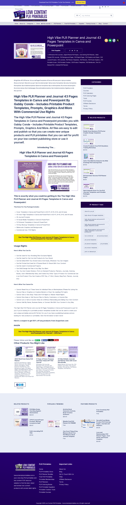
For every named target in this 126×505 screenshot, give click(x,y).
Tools (85, 98)
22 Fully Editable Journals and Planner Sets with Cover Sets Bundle (67, 360)
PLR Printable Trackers (64, 62)
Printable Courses (45, 492)
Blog (100, 23)
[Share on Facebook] (70, 51)
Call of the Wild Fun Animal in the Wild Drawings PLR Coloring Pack (95, 161)
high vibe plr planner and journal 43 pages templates (95, 220)
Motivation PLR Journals (42, 365)
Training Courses (90, 23)
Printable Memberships (46, 479)
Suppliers (81, 23)
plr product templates (91, 247)
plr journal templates (90, 239)
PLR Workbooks (90, 62)
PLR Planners (57, 23)
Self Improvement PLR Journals (43, 374)
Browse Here (81, 2)
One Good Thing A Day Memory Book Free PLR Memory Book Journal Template (70, 433)
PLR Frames (44, 368)
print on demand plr (90, 251)
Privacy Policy (88, 108)
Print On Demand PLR (42, 374)
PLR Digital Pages (79, 57)
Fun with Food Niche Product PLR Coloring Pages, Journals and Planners (103, 422)
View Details (24, 349)
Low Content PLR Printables (53, 503)
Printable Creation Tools (47, 489)
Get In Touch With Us (66, 474)
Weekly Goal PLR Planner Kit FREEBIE (69, 422)
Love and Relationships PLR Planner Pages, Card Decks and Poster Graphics (103, 436)
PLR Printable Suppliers (47, 487)
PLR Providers (88, 88)
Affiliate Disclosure (89, 103)
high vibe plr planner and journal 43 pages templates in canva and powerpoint (95, 231)
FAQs (61, 477)
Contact (105, 23)
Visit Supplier (56, 50)
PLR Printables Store (46, 472)
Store (38, 23)
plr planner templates (91, 243)
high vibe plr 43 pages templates (94, 215)
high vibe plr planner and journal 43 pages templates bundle (95, 225)
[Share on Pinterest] (75, 51)
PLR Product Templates (78, 62)
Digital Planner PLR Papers (71, 54)
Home (16, 23)
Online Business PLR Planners (22, 366)
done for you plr (89, 211)
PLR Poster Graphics (94, 60)
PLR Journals (46, 23)
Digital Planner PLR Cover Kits (23, 363)
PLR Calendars (88, 93)
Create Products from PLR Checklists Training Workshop (95, 146)
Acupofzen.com (62, 321)
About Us (22, 23)
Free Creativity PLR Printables (102, 410)
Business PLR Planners (21, 362)
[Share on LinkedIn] (77, 51)
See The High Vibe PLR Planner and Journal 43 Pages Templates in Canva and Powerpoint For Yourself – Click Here (46, 238)
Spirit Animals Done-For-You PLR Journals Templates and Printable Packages (94, 192)
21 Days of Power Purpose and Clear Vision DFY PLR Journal (45, 360)
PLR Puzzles (87, 101)
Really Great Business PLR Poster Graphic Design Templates (94, 132)
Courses (86, 91)
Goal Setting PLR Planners (87, 54)
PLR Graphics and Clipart (92, 57)
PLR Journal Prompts (48, 370)
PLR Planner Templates (72, 60)
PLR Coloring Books (45, 484)
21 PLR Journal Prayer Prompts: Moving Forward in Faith (37, 421)
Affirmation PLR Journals (56, 54)
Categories (30, 23)
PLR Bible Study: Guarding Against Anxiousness (35, 410)
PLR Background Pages (66, 57)
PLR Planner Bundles (22, 371)
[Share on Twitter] (72, 51)
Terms (85, 106)
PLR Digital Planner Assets (25, 369)
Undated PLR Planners (61, 65)
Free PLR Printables (70, 23)
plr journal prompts (102, 236)
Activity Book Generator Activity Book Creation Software (69, 411)
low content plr (89, 236)
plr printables (104, 243)
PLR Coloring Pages (89, 96)
